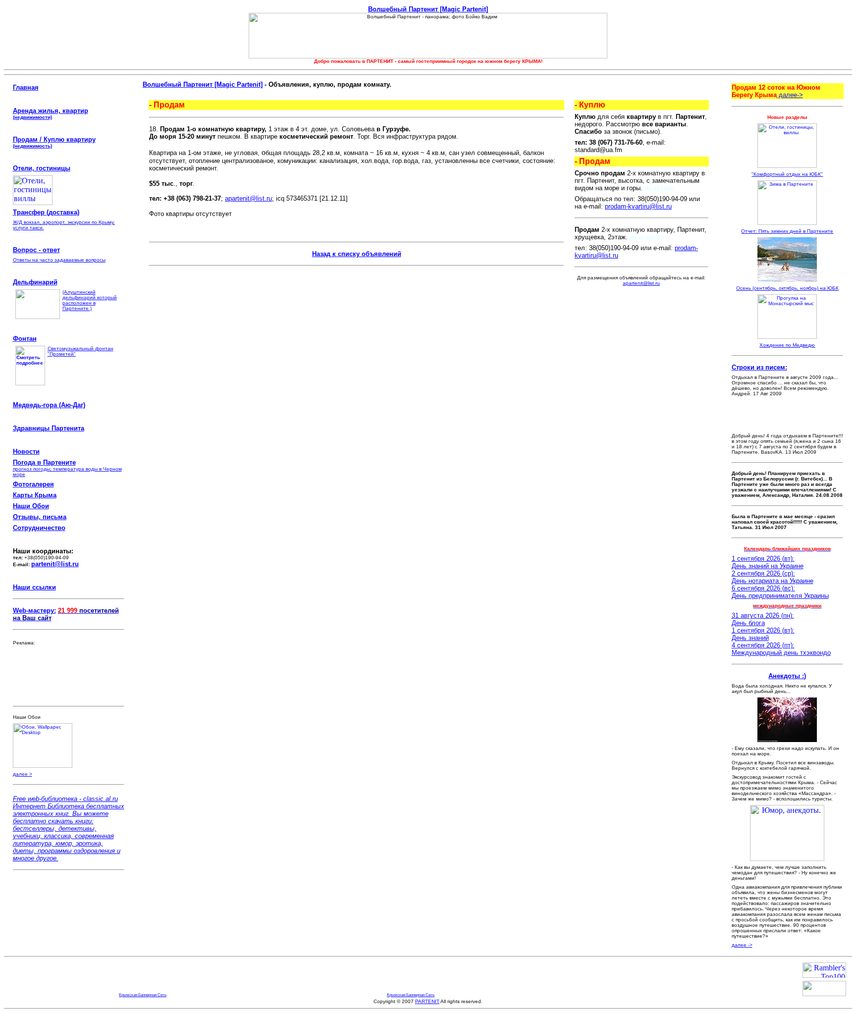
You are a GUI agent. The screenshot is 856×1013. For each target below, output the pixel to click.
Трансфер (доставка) (46, 212)
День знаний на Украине (767, 566)
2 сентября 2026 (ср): (763, 573)
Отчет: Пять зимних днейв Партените (787, 231)
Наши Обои (31, 506)
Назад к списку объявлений (356, 254)
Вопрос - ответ (36, 250)
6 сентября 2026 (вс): (763, 588)
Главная (26, 87)
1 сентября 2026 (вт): (763, 558)
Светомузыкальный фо (75, 348)
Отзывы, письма (39, 517)
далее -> (742, 945)
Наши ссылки (34, 587)
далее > (22, 774)
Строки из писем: (759, 367)
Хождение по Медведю (787, 345)
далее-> (790, 95)
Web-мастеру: (34, 610)
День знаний (750, 637)
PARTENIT (427, 1001)
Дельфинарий (35, 282)
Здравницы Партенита (48, 428)
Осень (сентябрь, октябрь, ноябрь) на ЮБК (787, 288)
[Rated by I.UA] (824, 993)
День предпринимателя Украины (780, 595)
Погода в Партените (44, 462)
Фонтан (25, 338)
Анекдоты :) (787, 676)
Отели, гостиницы (41, 168)
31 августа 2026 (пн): (763, 615)
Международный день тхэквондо (781, 652)
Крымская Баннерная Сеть (142, 994)
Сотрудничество (39, 528)
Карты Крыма (34, 495)
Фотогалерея (33, 484)
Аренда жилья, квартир (50, 113)
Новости (26, 451)
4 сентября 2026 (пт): (763, 645)
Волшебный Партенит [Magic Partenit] (428, 9)
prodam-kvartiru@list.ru (638, 206)
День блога (748, 623)
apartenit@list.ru (248, 198)
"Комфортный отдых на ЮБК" (787, 174)
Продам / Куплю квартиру (54, 139)
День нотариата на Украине (772, 581)
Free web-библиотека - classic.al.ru (65, 798)
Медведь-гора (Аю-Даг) (49, 405)
